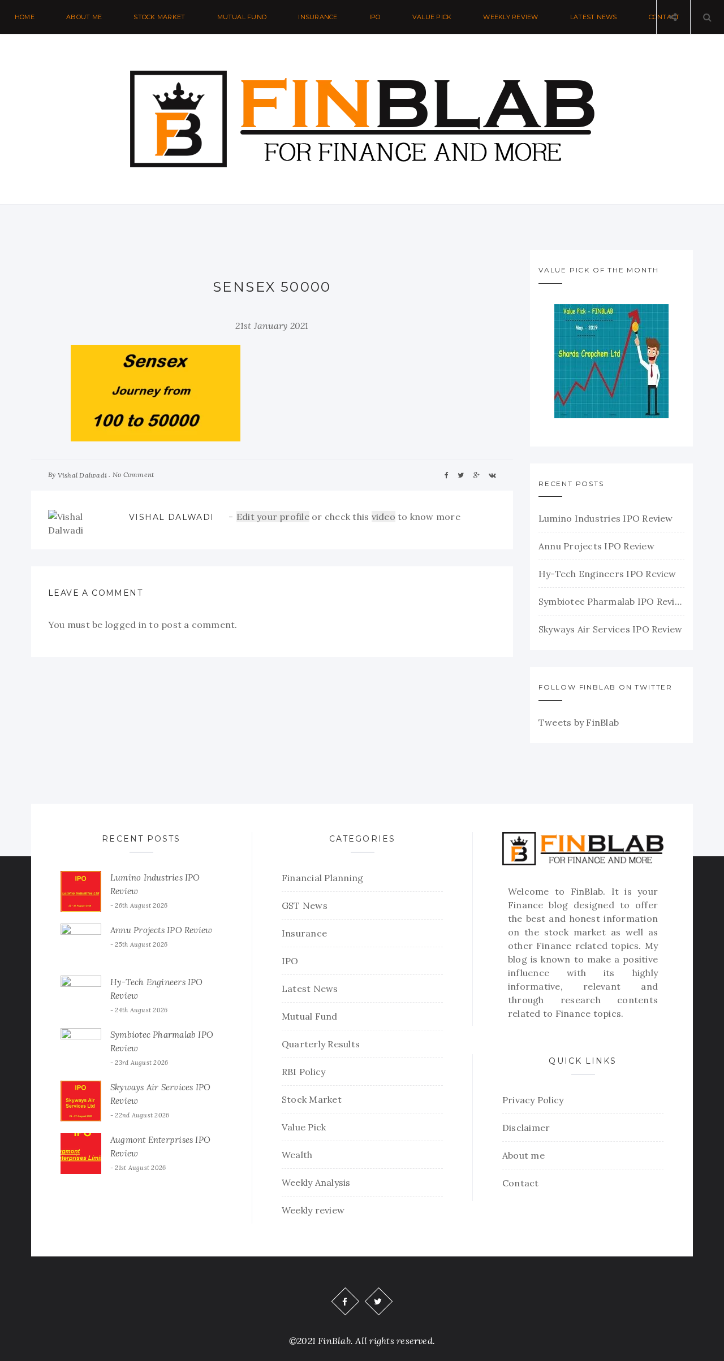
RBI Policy (303, 1071)
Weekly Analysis (316, 1182)
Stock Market (159, 17)
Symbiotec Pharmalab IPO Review (611, 601)
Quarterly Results (321, 1044)
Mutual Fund (242, 17)
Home (25, 17)
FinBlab (587, 891)
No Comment (133, 474)
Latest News (593, 17)
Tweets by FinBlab (578, 722)
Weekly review (510, 17)
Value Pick (431, 17)
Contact (520, 1183)
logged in (125, 624)
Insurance (317, 17)
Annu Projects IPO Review (596, 546)
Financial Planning (322, 877)
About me (84, 17)
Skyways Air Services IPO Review (610, 629)
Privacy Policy (532, 1100)
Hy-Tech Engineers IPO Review (607, 573)
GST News (304, 905)
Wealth (297, 1154)
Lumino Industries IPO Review (605, 518)
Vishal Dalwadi (82, 475)
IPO (375, 17)
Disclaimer (526, 1127)
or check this (304, 516)
